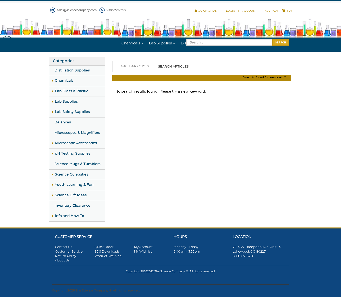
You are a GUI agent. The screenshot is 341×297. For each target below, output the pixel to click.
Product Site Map (108, 256)
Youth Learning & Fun (74, 185)
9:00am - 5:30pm (186, 251)
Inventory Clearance (72, 206)
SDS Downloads (107, 251)
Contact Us (63, 247)
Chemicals (130, 43)
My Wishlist (143, 251)
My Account (143, 247)
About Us (62, 260)
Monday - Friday (185, 247)
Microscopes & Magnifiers (77, 133)
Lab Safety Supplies (72, 112)
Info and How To (69, 216)
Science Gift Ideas (71, 195)
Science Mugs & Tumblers (77, 164)
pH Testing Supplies (72, 153)
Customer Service (69, 251)
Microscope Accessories (76, 143)
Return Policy (65, 256)
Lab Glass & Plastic (71, 91)
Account (250, 10)
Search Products (132, 66)
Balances (62, 122)
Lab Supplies (160, 43)
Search (280, 42)
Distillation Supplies (72, 70)
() (278, 10)
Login (230, 10)
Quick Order (208, 10)
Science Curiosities (71, 174)
